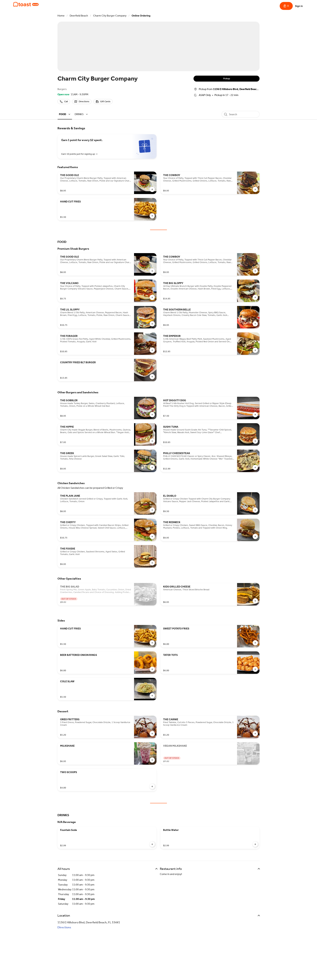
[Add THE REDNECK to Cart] (255, 536)
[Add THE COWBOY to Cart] (255, 189)
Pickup (226, 78)
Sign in (299, 6)
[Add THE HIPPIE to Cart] (152, 441)
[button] (65, 114)
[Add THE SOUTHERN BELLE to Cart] (255, 323)
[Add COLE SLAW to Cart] (152, 695)
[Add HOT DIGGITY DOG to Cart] (255, 414)
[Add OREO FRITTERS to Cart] (152, 733)
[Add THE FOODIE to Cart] (152, 563)
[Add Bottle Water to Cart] (255, 844)
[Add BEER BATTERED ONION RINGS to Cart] (152, 669)
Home (61, 15)
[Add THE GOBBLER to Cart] (152, 414)
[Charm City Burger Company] (26, 4)
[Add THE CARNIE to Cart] (255, 733)
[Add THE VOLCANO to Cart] (152, 297)
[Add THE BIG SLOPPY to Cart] (255, 297)
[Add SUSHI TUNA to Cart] (255, 441)
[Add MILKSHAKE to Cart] (152, 760)
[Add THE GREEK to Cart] (152, 467)
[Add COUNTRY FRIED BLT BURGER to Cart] (152, 376)
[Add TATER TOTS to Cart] (255, 669)
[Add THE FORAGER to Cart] (152, 350)
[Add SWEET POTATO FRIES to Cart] (255, 642)
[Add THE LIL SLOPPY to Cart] (152, 323)
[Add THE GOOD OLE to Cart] (152, 189)
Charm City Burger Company (109, 15)
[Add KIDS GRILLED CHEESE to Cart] (255, 601)
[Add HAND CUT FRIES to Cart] (152, 215)
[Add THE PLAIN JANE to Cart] (152, 510)
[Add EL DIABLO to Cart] (255, 510)
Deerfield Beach (79, 15)
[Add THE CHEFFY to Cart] (152, 536)
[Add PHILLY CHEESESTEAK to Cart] (255, 467)
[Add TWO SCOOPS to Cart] (152, 786)
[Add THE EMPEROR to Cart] (255, 350)
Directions (64, 927)
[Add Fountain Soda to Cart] (152, 844)
